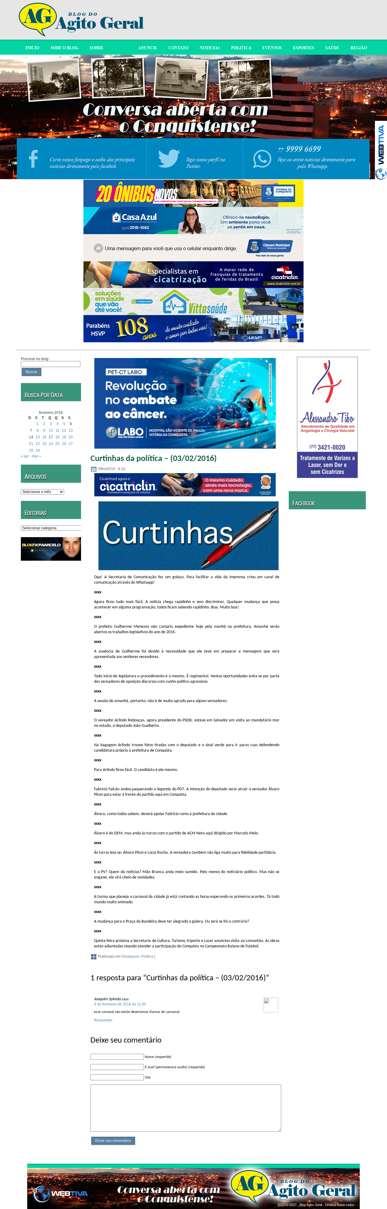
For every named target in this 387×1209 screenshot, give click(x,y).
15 (38, 437)
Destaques (130, 956)
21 (31, 444)
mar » (36, 456)
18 (57, 437)
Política (147, 956)
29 (38, 450)
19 (64, 437)
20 (71, 437)
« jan (25, 456)
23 (44, 444)
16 (44, 437)
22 (38, 444)
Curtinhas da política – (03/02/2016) (153, 459)
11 (58, 430)
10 (51, 430)
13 (71, 430)
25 (57, 444)
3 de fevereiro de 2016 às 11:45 (120, 1004)
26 (64, 444)
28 (31, 450)
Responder (103, 1020)
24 (51, 444)
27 (71, 444)
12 (64, 430)
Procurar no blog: (35, 359)
